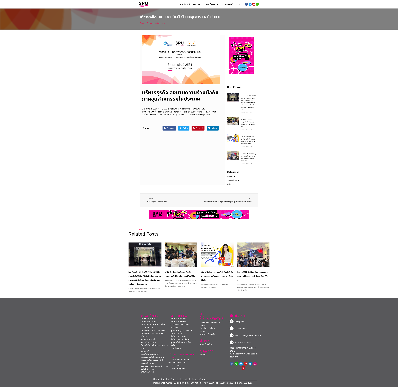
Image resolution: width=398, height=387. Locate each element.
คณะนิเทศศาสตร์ (148, 322)
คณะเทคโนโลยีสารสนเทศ (152, 357)
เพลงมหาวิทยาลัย (207, 334)
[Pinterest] (243, 368)
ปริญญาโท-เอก (210, 4)
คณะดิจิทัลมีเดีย (148, 319)
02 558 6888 (241, 328)
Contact (203, 379)
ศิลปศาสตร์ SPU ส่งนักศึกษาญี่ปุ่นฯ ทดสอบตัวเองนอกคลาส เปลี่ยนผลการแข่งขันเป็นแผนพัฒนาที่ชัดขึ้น (248, 157)
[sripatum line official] (232, 321)
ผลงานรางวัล (229, 4)
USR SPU (174, 366)
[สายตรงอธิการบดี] (232, 342)
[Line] (257, 4)
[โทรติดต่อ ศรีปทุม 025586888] (232, 328)
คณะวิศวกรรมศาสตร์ (150, 354)
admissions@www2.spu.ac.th (248, 335)
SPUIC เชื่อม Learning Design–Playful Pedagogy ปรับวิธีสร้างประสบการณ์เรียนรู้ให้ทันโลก (248, 123)
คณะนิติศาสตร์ (147, 363)
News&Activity (185, 4)
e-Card (203, 331)
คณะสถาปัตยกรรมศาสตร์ (152, 360)
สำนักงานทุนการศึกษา (180, 339)
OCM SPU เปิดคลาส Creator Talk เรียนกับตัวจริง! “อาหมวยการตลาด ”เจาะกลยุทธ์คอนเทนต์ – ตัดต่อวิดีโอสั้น (248, 140)
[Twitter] (241, 364)
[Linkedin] (250, 364)
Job (195, 379)
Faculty (165, 379)
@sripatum (240, 321)
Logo (202, 325)
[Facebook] (232, 364)
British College (147, 369)
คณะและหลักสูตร (232, 180)
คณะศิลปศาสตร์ (148, 339)
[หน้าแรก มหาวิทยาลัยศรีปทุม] (146, 382)
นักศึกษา (229, 184)
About (156, 379)
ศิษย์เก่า (238, 4)
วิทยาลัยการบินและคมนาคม (153, 330)
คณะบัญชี (145, 351)
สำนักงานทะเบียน (178, 322)
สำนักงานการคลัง (178, 336)
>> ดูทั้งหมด (175, 348)
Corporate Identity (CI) (210, 322)
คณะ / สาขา (151, 315)
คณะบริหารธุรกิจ (148, 342)
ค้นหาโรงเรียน (206, 344)
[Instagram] (255, 364)
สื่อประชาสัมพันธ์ (212, 317)
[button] (169, 128)
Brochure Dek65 (207, 328)
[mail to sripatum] (232, 335)
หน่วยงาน (178, 315)
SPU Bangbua (176, 368)
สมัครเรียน (230, 176)
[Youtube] (246, 364)
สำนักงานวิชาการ (178, 319)
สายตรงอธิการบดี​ (243, 342)
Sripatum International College (154, 366)
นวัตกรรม (220, 4)
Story (174, 379)
